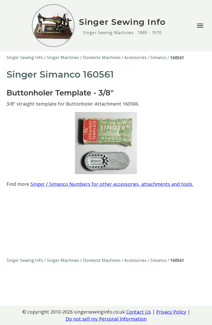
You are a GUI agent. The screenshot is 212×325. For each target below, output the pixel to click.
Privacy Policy (171, 312)
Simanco (158, 57)
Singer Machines (63, 57)
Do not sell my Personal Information (106, 319)
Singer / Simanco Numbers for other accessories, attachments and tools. (112, 184)
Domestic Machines (101, 57)
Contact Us (138, 312)
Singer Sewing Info (24, 57)
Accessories (135, 57)
